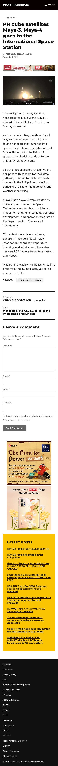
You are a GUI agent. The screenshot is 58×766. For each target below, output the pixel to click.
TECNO (6, 736)
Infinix (6, 730)
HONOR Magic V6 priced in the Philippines (25, 556)
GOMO (6, 710)
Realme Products (11, 690)
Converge (7, 720)
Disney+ (7, 746)
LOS (5, 680)
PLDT (6, 705)
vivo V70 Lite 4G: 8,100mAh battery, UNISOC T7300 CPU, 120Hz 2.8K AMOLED (28, 566)
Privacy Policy (9, 675)
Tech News (9, 18)
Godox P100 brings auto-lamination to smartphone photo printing (28, 630)
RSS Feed (7, 664)
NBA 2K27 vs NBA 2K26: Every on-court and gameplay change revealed (27, 589)
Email (6, 389)
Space (38, 280)
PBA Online (8, 725)
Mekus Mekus (9, 756)
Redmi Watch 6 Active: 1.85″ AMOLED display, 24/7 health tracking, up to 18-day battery (25, 640)
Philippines (24, 280)
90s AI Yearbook (11, 751)
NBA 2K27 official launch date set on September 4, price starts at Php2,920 (29, 600)
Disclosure (8, 669)
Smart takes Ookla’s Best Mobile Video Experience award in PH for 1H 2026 (29, 577)
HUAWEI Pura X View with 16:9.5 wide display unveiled (26, 610)
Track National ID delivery (15, 741)
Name (6, 376)
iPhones (7, 695)
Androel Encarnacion (19, 54)
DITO (5, 715)
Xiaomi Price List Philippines (16, 685)
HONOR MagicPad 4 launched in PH (28, 548)
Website (7, 403)
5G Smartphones (11, 700)
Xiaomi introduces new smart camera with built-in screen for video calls (25, 620)
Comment (8, 345)
